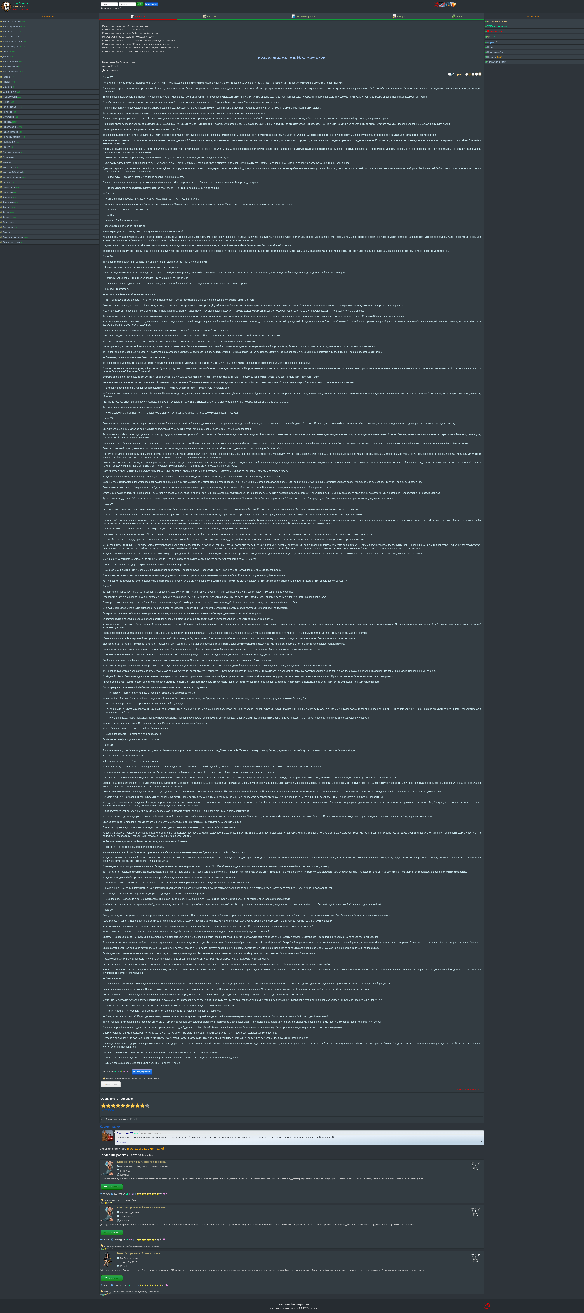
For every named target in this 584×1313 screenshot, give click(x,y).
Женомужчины (10, 66)
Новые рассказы (11, 21)
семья (142, 1078)
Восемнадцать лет (12, 41)
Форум (491, 42)
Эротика (6, 232)
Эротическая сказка (12, 237)
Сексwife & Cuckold (12, 171)
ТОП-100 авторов (497, 26)
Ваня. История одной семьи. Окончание (141, 1207)
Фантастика (8, 201)
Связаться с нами (496, 61)
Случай (6, 181)
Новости (491, 47)
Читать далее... (113, 1187)
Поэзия (6, 146)
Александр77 (124, 1133)
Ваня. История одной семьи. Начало (139, 1253)
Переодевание (10, 126)
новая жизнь (153, 1078)
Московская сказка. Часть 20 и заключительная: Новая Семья (133, 51)
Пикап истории (10, 131)
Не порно (7, 111)
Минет (5, 101)
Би (117, 62)
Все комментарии (497, 21)
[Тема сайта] (451, 75)
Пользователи (495, 31)
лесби (134, 1078)
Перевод (7, 121)
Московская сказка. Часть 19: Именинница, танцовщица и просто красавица (140, 47)
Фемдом (6, 206)
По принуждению (11, 136)
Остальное (8, 116)
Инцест (6, 81)
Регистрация (151, 4)
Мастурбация (9, 96)
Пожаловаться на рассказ (467, 1089)
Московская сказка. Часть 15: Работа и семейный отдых (130, 32)
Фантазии (7, 196)
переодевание (122, 1078)
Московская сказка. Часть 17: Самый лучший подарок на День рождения (138, 40)
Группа (6, 51)
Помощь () (494, 56)
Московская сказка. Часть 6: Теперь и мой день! (126, 25)
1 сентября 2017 (128, 1262)
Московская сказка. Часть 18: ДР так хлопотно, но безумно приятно (136, 43)
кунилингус (110, 1200)
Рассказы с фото (11, 151)
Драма (5, 56)
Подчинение (8, 141)
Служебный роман (12, 176)
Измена (6, 76)
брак (134, 1200)
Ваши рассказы (10, 36)
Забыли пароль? (112, 7)
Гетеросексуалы (11, 46)
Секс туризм (9, 166)
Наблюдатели (9, 106)
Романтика (8, 156)
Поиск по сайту (495, 51)
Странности (8, 186)
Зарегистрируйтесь (113, 1149)
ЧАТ (489, 36)
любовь (110, 1078)
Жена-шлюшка (10, 61)
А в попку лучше (11, 26)
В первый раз (9, 31)
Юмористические (11, 242)
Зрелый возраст (10, 71)
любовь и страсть (136, 1245)
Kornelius (115, 66)
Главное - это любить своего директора (141, 1161)
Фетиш (5, 212)
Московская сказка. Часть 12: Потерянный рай (125, 29)
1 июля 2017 (115, 70)
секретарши (123, 1200)
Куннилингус (9, 91)
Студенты (7, 191)
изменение (153, 1245)
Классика (7, 86)
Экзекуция (8, 222)
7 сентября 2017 (128, 1216)
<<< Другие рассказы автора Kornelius (120, 1119)
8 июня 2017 (126, 1170)
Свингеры (7, 161)
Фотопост (7, 217)
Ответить (121, 1142)
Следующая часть (143, 1072)
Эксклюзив (8, 227)
